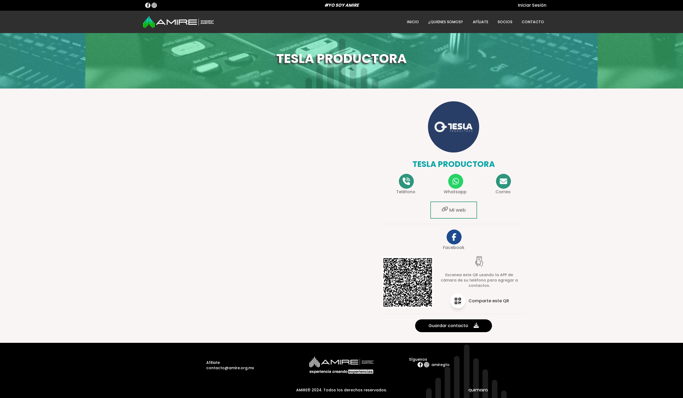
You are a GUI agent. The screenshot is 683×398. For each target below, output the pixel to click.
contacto (532, 22)
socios (505, 22)
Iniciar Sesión (532, 5)
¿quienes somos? (445, 22)
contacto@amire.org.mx (230, 368)
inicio (413, 22)
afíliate (480, 22)
